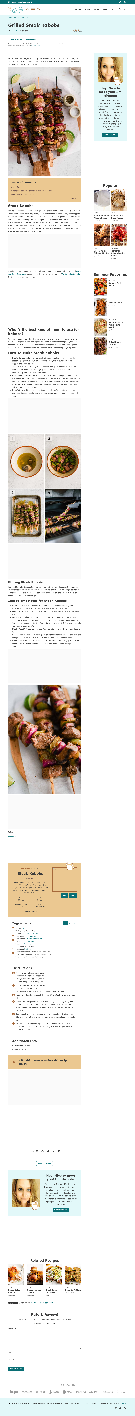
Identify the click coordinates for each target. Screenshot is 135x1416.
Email (11, 1360)
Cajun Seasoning (32, 933)
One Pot (106, 9)
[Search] (124, 9)
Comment (12, 1328)
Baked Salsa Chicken (14, 1291)
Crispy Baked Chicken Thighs (101, 252)
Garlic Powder (29, 944)
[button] (22, 868)
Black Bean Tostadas (51, 1291)
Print (73, 895)
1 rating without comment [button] (42, 1303)
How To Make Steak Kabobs (23, 195)
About (114, 9)
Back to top (16, 1403)
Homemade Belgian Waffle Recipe (118, 253)
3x (75, 923)
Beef (40, 1163)
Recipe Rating (38, 1324)
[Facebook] (124, 2)
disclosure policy (35, 45)
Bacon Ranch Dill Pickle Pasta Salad (116, 324)
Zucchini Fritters (73, 1290)
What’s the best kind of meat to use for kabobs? (31, 191)
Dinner (87, 9)
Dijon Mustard (30, 936)
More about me (60, 1210)
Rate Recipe (31, 39)
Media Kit (78, 1403)
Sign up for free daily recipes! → (20, 2)
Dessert (96, 9)
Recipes (78, 9)
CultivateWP (123, 1403)
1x (66, 923)
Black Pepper (29, 949)
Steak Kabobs (17, 187)
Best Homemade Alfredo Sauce (102, 216)
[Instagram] (116, 2)
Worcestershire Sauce (33, 939)
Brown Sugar (30, 941)
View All (74, 198)
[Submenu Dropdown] (82, 9)
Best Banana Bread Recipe (117, 216)
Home (10, 18)
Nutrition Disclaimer (39, 1403)
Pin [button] (64, 895)
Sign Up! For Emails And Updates (57, 1403)
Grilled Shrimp (115, 303)
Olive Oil (25, 928)
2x (70, 923)
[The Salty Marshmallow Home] (24, 9)
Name (11, 1352)
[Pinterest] (120, 2)
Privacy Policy (26, 1403)
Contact (71, 1403)
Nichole (14, 31)
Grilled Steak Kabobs (114, 343)
